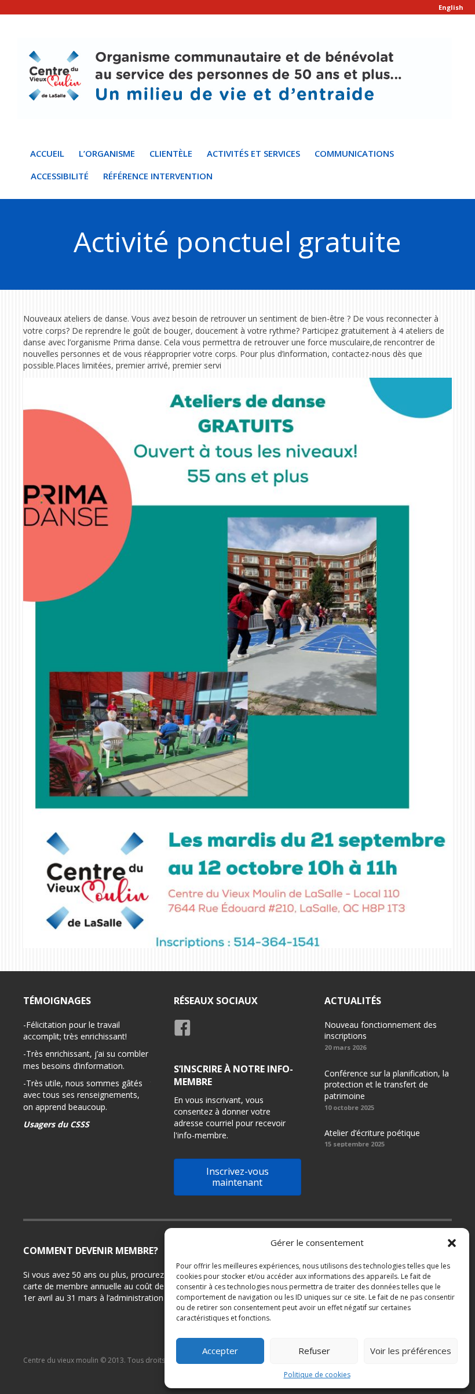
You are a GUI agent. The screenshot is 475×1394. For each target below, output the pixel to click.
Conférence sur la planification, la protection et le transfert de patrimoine (386, 1084)
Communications (354, 153)
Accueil (47, 153)
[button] (452, 1243)
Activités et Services (253, 153)
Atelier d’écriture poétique (372, 1132)
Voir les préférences (410, 1350)
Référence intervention (158, 176)
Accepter (220, 1350)
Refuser (314, 1350)
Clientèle (170, 153)
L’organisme (107, 153)
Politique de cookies (317, 1375)
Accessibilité (60, 176)
